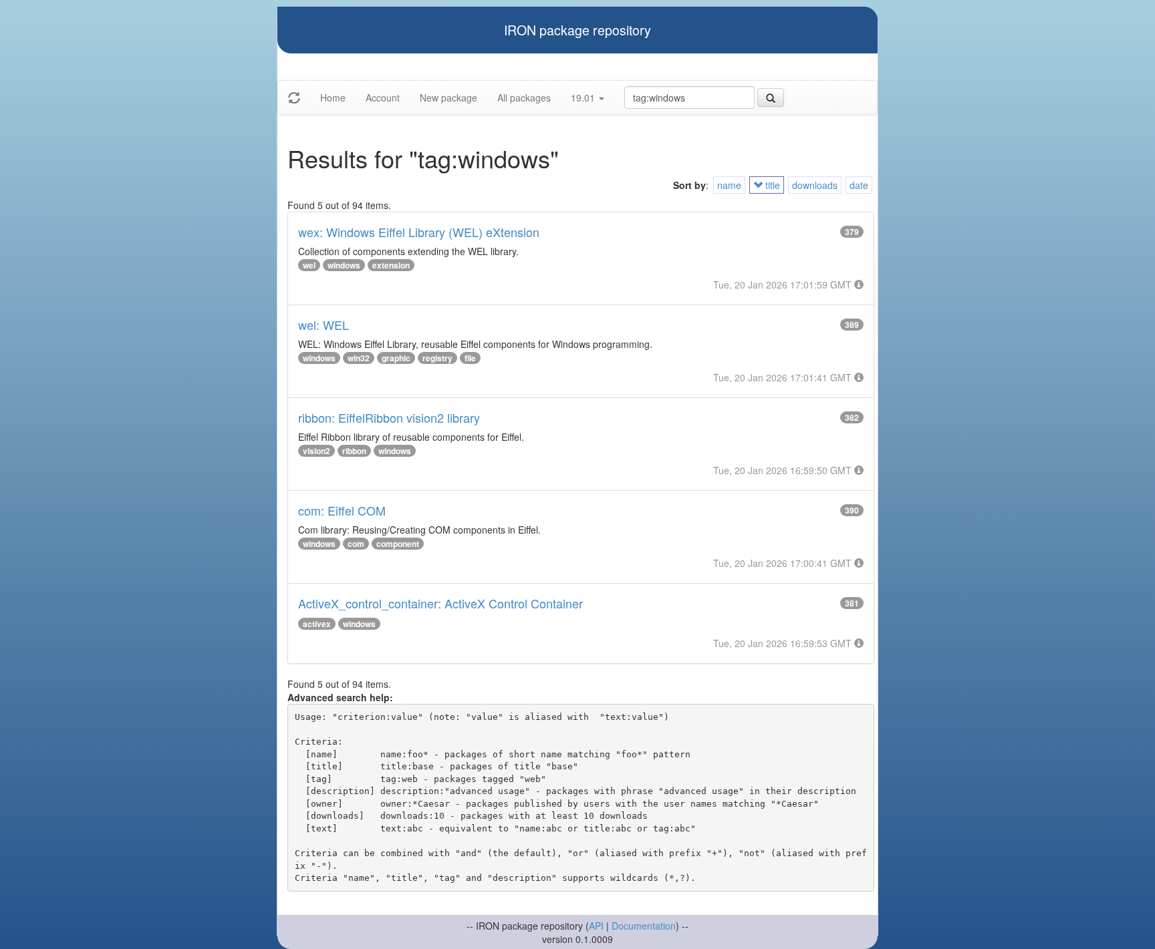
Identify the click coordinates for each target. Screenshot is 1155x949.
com (356, 544)
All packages (524, 97)
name (729, 185)
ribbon (354, 451)
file (470, 358)
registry (437, 358)
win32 (359, 358)
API (596, 925)
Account (383, 97)
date (859, 185)
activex (317, 624)
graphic (396, 358)
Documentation (644, 925)
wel (309, 265)
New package (448, 97)
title (771, 185)
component (397, 544)
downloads (815, 185)
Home (333, 97)
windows (344, 265)
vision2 (316, 451)
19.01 (584, 97)
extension (391, 265)
